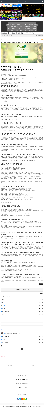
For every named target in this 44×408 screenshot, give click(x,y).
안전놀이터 (16, 280)
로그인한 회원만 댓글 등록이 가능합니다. (22, 289)
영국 (2, 327)
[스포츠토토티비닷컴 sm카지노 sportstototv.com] (11, 15)
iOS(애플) (13, 127)
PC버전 (24, 403)
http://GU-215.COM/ (32, 42)
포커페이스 (4, 320)
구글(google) (20, 82)
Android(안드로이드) (6, 127)
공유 (5, 280)
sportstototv (25, 280)
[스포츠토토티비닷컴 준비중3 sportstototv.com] (33, 8)
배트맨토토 (3, 197)
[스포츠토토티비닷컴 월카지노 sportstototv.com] (11, 18)
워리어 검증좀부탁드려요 (6, 317)
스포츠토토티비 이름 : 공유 (11, 67)
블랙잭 (20, 138)
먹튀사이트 (3, 356)
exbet (3, 299)
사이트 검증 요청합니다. (6, 311)
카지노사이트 (7, 172)
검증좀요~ (4, 308)
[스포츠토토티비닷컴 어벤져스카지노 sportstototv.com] (11, 11)
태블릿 (30, 126)
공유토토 (2, 280)
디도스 (39, 246)
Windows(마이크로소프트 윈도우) (7, 128)
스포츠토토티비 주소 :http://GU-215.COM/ (17, 70)
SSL (26, 90)
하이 (2, 302)
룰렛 (36, 138)
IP (26, 255)
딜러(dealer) (25, 139)
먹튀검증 (12, 167)
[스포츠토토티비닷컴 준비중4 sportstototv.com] (33, 11)
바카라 (7, 137)
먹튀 (35, 280)
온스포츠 (3, 339)
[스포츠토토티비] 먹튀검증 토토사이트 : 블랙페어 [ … (14, 333)
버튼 (2, 314)
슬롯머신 (13, 137)
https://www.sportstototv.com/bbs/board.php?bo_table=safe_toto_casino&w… (22, 39)
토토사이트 (32, 82)
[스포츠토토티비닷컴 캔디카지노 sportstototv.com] (33, 15)
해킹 (35, 246)
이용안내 (19, 403)
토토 (7, 280)
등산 (5, 330)
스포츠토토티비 (21, 280)
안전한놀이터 (38, 280)
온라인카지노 (6, 97)
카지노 (41, 89)
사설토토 (4, 78)
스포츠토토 (29, 280)
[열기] (1, 1)
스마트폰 (26, 126)
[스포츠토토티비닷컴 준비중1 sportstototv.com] (33, 5)
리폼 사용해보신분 (5, 342)
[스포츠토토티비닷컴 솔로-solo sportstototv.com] (11, 5)
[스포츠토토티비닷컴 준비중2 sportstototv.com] (11, 8)
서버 (6, 247)
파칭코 (34, 138)
